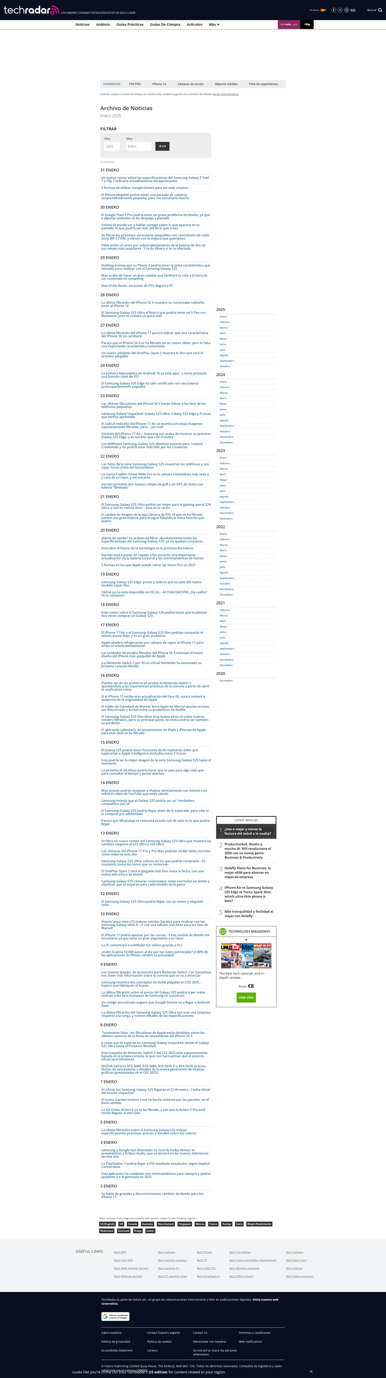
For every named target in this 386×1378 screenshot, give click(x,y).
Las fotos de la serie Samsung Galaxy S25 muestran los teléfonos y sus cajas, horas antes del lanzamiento (155, 466)
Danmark (123, 1230)
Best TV (202, 1260)
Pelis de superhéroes (263, 84)
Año (107, 138)
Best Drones (294, 1268)
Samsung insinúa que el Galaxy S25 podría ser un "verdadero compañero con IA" (147, 802)
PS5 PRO (135, 84)
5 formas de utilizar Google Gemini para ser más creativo (144, 188)
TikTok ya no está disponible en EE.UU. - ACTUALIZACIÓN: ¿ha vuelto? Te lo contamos (154, 594)
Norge (138, 1230)
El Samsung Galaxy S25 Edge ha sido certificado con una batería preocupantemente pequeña (149, 385)
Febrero (225, 322)
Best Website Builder (128, 1276)
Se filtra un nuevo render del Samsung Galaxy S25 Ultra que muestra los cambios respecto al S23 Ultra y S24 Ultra (156, 842)
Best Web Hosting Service (131, 1268)
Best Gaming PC (168, 1268)
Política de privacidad (115, 1341)
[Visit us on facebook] (333, 10)
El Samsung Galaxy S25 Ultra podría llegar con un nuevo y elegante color (152, 903)
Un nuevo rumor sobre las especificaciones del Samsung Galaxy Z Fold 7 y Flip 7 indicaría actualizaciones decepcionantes (155, 179)
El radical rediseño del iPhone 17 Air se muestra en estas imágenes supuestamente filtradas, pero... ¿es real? (152, 425)
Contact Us (200, 1333)
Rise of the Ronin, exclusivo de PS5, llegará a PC (137, 285)
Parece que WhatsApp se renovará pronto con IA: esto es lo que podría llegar (155, 822)
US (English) (107, 1224)
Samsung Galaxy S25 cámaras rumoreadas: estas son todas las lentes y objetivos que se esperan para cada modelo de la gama (155, 883)
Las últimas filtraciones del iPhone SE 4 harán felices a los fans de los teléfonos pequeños (153, 405)
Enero (223, 316)
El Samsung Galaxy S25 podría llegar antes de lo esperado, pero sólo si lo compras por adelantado (154, 812)
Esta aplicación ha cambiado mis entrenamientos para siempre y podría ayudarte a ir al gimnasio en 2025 (155, 1175)
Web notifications (250, 1341)
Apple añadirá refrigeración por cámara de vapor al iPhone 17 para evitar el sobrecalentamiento (152, 644)
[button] (374, 10)
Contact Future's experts (163, 1333)
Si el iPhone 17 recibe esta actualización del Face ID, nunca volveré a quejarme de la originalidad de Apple (153, 698)
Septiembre (227, 361)
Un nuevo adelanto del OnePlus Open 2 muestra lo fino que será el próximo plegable (152, 354)
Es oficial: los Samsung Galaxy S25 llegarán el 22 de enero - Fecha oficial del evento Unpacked (155, 1091)
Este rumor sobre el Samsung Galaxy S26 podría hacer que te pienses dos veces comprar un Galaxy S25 (154, 614)
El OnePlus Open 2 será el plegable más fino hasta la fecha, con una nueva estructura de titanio (152, 873)
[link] (249, 931)
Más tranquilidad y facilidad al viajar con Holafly (249, 913)
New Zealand (166, 1224)
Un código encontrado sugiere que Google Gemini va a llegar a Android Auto (155, 1004)
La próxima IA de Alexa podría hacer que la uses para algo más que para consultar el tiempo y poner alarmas (152, 772)
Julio (222, 350)
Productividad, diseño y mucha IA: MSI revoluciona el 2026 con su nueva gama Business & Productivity (248, 851)
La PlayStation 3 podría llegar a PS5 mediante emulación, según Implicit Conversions (155, 1165)
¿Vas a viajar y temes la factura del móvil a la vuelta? (248, 831)
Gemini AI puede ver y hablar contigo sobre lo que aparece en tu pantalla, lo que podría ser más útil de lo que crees (150, 226)
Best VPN (120, 1252)
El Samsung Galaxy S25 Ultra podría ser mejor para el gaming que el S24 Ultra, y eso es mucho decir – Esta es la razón (156, 506)
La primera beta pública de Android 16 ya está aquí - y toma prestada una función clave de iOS (154, 375)
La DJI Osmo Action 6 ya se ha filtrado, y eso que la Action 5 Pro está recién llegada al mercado (153, 1111)
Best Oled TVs (206, 1268)
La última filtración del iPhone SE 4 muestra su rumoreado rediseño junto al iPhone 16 (152, 304)
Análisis (103, 25)
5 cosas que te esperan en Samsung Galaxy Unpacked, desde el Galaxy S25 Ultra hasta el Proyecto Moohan (155, 1044)
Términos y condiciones (255, 1333)
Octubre (225, 366)
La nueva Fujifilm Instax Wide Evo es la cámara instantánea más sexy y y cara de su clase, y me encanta (155, 476)
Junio (223, 344)
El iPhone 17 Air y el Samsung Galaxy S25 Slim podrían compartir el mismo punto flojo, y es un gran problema (152, 634)
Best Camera (294, 1252)
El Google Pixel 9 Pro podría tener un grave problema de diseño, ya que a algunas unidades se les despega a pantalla (155, 216)
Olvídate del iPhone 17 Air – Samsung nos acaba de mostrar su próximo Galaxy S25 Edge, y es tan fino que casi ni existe (155, 435)
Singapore (185, 1224)
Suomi (150, 1230)
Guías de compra (165, 25)
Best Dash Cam (296, 1260)
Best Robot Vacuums (300, 1276)
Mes (129, 138)
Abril (223, 333)
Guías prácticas (130, 25)
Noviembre (227, 437)
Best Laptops (166, 1252)
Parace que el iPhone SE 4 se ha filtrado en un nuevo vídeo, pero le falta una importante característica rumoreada (155, 344)
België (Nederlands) (259, 1224)
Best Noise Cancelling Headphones (252, 1260)
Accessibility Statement (116, 1350)
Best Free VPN (123, 1260)
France (213, 1224)
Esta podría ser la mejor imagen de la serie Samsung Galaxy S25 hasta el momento (156, 762)
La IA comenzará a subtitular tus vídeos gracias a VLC (142, 945)
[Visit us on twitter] (340, 10)
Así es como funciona (225, 94)
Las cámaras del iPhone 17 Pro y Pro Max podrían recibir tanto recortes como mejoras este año (155, 852)
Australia (147, 1224)
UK (121, 1224)
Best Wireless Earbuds (244, 1268)
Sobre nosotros (111, 1333)
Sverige (226, 1224)
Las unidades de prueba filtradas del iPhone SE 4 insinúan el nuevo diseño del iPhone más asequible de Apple (152, 654)
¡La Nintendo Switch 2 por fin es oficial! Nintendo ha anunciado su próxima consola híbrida (151, 664)
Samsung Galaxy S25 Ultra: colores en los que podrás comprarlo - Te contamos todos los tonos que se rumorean (153, 862)
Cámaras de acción (190, 84)
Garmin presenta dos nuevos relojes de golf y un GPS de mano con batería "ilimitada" (152, 486)
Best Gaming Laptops (172, 1260)
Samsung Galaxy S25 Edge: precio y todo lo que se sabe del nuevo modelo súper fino (151, 583)
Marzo (224, 327)
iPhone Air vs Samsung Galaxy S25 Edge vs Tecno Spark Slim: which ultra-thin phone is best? (249, 894)
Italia (239, 1224)
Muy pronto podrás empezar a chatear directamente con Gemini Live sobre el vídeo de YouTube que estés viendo (154, 792)
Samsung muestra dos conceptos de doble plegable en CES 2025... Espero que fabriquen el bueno (151, 984)
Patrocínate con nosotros (209, 1341)
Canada (132, 1224)
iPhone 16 (159, 84)
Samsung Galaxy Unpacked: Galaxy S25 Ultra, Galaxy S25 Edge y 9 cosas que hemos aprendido (156, 415)
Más (213, 25)
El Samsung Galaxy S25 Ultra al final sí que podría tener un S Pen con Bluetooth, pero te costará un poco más (153, 314)
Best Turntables (240, 1252)
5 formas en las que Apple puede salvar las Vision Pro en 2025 (148, 565)
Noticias (83, 25)
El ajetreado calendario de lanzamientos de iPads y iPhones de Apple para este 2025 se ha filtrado (153, 731)
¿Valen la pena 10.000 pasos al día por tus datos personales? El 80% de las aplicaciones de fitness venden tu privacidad (154, 953)
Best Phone (204, 1252)
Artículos (194, 25)
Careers (152, 1350)
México (200, 1224)
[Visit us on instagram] (346, 10)
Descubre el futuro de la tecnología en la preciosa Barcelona (147, 548)
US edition (158, 1372)
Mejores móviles (226, 84)
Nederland (106, 1230)
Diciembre (226, 442)
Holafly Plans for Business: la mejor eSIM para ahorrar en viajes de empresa (248, 872)
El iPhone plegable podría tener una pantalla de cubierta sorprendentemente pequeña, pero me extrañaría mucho (145, 196)
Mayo (223, 338)
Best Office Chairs (241, 1276)
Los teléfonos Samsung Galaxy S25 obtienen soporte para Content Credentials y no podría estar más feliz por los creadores (152, 445)
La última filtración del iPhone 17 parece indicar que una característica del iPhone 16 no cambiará (154, 334)
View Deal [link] (246, 997)
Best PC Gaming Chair (172, 1276)
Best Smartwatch (208, 1276)
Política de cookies (159, 1341)
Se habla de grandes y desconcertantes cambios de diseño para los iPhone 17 (152, 1195)
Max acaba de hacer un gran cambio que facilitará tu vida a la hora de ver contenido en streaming (154, 277)
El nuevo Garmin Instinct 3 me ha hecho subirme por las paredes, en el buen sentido (155, 1101)
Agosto (224, 355)
